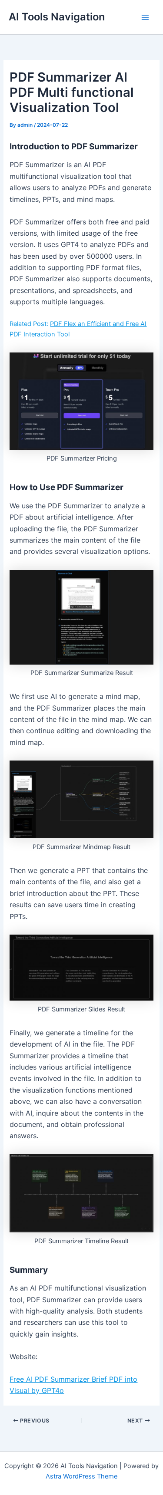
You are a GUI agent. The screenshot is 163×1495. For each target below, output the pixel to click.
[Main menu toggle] (145, 17)
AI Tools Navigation (57, 16)
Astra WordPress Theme (81, 1476)
